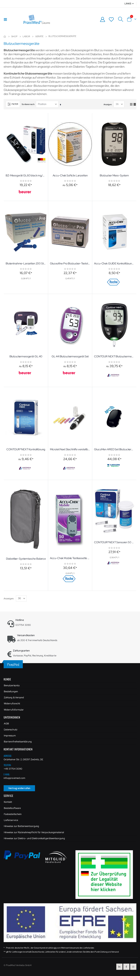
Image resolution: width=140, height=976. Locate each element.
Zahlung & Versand (14, 697)
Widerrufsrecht (12, 703)
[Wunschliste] (111, 19)
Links (128, 3)
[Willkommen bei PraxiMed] (36, 19)
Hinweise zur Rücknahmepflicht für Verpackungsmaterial (34, 832)
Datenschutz (10, 729)
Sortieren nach (28, 104)
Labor (26, 36)
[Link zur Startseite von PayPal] (24, 856)
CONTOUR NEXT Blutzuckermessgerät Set (114, 356)
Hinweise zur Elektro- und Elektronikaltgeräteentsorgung (34, 838)
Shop (14, 36)
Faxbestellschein (13, 814)
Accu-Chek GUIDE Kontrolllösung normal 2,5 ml (114, 263)
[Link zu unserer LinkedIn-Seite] (119, 967)
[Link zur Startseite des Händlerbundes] (56, 856)
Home (5, 36)
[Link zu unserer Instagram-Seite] (133, 967)
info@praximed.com (14, 778)
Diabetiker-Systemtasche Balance (26, 559)
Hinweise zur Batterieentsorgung (21, 826)
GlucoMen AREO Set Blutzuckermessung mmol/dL (114, 449)
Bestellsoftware (12, 808)
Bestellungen (11, 691)
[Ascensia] (114, 375)
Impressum (10, 735)
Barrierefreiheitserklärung (18, 741)
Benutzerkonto (12, 685)
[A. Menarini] (114, 466)
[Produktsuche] (120, 19)
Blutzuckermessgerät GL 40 (25, 356)
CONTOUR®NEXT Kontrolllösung (25, 449)
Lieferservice (11, 820)
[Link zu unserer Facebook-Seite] (126, 967)
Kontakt (8, 801)
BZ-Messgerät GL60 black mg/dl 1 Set (26, 175)
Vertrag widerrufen (19, 788)
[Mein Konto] (102, 19)
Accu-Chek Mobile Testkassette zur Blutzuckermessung (70, 558)
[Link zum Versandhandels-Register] (105, 874)
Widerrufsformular (14, 709)
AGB (6, 723)
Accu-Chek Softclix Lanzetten (70, 175)
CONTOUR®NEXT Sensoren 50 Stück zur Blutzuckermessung (114, 542)
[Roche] (114, 282)
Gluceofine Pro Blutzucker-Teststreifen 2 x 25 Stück (70, 263)
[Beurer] (25, 192)
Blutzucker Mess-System (114, 175)
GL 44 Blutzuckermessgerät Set (70, 356)
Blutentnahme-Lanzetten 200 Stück (26, 263)
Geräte (39, 36)
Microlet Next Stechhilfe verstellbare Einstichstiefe (70, 449)
